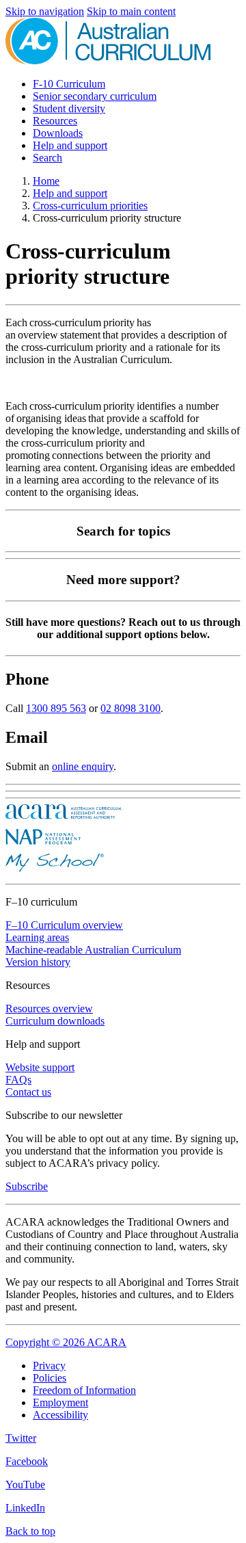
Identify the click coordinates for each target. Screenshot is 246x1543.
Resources (55, 121)
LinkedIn (25, 1508)
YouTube (25, 1484)
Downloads (58, 133)
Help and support (70, 145)
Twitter (20, 1438)
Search (47, 157)
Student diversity (69, 108)
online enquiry (82, 766)
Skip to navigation (44, 11)
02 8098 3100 (130, 708)
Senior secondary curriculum (94, 96)
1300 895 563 (56, 708)
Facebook (26, 1461)
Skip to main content (131, 11)
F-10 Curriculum (69, 84)
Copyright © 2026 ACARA (65, 1342)
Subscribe (26, 1186)
